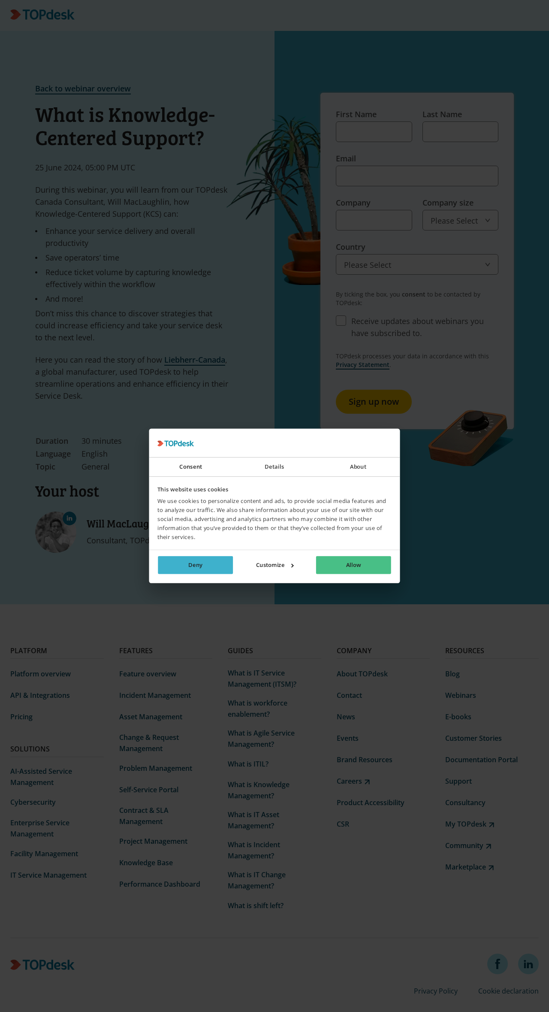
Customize (270, 565)
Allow (353, 565)
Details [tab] (274, 467)
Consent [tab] (190, 467)
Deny (195, 565)
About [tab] (358, 467)
